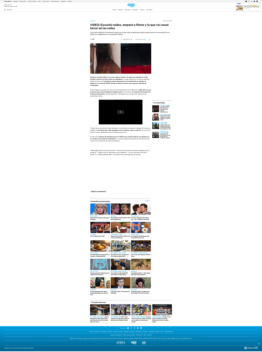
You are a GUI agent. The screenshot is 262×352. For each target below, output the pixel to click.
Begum (157, 331)
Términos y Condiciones (116, 335)
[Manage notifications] (259, 343)
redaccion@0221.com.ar (173, 338)
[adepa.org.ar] (120, 342)
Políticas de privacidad (129, 335)
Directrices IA (139, 335)
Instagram (128, 328)
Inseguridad (15, 1)
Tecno (162, 331)
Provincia (110, 331)
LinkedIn (141, 328)
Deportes (132, 331)
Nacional (115, 331)
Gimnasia (70, 1)
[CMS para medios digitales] (251, 348)
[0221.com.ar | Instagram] (246, 1)
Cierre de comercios (32, 1)
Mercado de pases (55, 1)
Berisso (121, 331)
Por (92, 39)
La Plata (114, 9)
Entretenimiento (169, 331)
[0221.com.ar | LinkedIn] (257, 1)
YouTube (138, 328)
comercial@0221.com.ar (186, 338)
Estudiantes (63, 1)
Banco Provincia (45, 1)
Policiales (120, 9)
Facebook (131, 328)
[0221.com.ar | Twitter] (251, 1)
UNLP (39, 1)
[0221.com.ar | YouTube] (254, 1)
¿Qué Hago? (149, 9)
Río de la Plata (23, 1)
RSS (145, 335)
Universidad (127, 9)
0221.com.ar (93, 20)
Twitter (134, 328)
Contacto (149, 335)
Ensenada (126, 331)
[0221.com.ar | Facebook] (249, 1)
